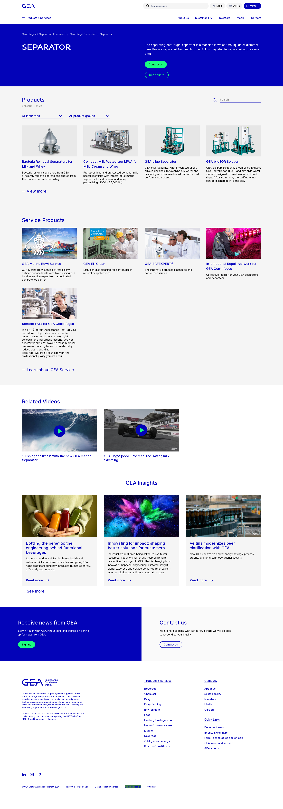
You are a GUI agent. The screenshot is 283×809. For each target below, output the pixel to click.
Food (147, 715)
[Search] (216, 100)
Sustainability (212, 694)
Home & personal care (158, 725)
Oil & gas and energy (157, 741)
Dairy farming (152, 704)
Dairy (147, 699)
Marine (148, 730)
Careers (209, 709)
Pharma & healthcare (157, 746)
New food (150, 735)
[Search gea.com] (148, 6)
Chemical (150, 694)
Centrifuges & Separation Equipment (44, 34)
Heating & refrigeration (158, 720)
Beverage (150, 688)
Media (208, 704)
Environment (152, 709)
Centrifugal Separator (83, 34)
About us (210, 688)
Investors (210, 699)
